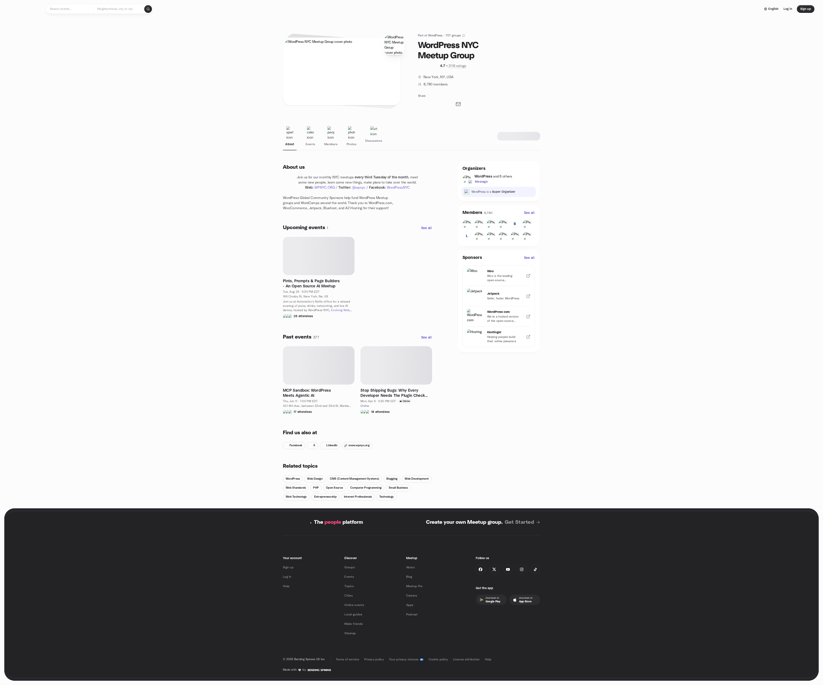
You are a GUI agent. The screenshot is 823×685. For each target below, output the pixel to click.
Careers (411, 595)
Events (349, 576)
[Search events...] (148, 9)
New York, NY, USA (439, 77)
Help (286, 586)
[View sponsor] (528, 276)
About (410, 567)
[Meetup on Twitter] (494, 569)
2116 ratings (457, 66)
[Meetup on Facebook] (480, 569)
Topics (349, 586)
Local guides (353, 614)
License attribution (466, 659)
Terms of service (347, 659)
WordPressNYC (398, 187)
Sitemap (350, 633)
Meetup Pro (414, 586)
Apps (410, 605)
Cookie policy (438, 659)
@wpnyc (359, 187)
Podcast (412, 614)
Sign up (288, 567)
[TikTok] (535, 569)
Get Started (519, 522)
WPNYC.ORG (324, 187)
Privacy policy (374, 659)
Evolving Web (340, 310)
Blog (409, 576)
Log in (287, 576)
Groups (349, 567)
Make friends (353, 623)
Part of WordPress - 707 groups (439, 35)
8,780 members (436, 84)
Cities (348, 595)
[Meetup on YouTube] (508, 569)
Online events (354, 605)
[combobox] (119, 9)
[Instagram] (521, 569)
